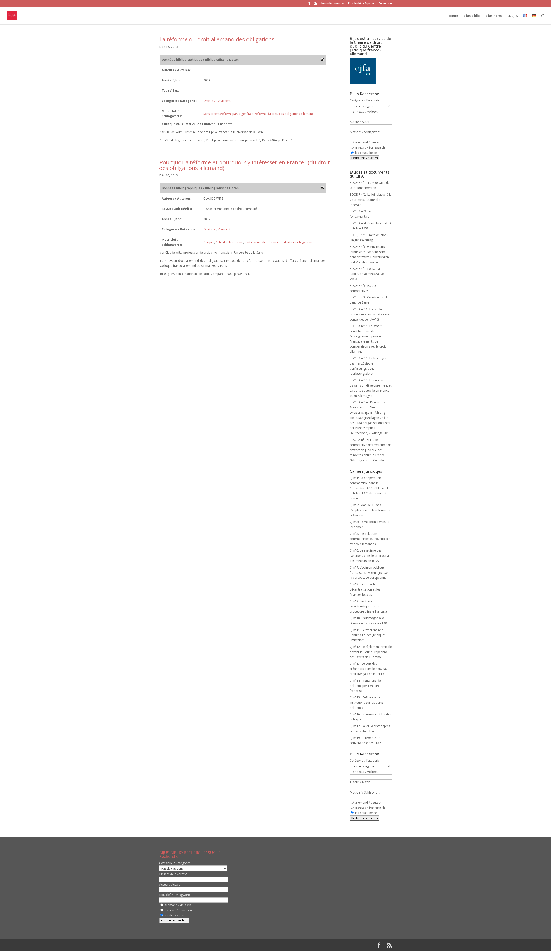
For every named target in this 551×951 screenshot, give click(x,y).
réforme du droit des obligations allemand (284, 114)
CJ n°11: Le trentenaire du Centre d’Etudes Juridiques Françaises (368, 635)
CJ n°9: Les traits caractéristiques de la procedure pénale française (369, 606)
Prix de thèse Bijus (359, 3)
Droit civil (209, 101)
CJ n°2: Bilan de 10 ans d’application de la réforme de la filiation (370, 510)
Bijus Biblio (471, 16)
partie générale (242, 114)
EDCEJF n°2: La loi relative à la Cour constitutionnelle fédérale (371, 199)
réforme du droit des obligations (290, 242)
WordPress (230, 945)
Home (453, 16)
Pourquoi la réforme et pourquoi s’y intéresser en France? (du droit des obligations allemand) (244, 165)
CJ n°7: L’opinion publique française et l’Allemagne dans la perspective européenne (370, 572)
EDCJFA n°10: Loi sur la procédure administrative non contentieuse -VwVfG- (370, 314)
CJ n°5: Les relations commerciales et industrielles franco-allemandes (370, 539)
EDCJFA (513, 16)
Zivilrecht (224, 101)
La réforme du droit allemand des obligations (216, 39)
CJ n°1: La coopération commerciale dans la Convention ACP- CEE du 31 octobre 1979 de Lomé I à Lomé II (369, 488)
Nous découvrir (330, 3)
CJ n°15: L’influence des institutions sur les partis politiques (367, 702)
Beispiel (208, 242)
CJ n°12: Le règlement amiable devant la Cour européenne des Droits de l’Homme (371, 652)
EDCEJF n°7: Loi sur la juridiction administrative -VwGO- (368, 274)
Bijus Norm (493, 16)
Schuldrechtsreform (217, 114)
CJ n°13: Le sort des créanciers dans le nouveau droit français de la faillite (369, 668)
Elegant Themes (187, 945)
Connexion (385, 3)
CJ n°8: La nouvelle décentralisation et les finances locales (365, 589)
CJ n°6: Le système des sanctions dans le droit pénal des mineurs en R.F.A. (370, 555)
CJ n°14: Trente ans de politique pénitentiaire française (365, 685)
